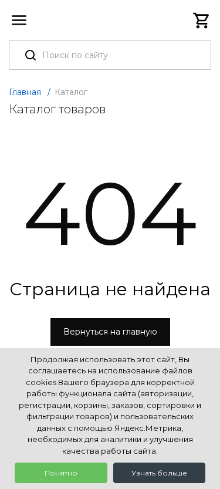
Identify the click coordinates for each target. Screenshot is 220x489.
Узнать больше (159, 472)
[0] (201, 20)
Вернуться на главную (110, 331)
